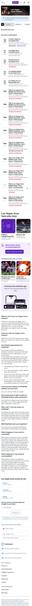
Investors (4, 575)
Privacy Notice (11, 602)
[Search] (21, 2)
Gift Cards (4, 593)
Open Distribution (6, 569)
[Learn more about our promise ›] (7, 544)
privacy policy (6, 519)
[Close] (28, 244)
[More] (28, 7)
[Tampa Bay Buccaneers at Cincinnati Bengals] (23, 271)
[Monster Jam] (23, 228)
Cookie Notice (20, 602)
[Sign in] (24, 2)
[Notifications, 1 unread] (28, 2)
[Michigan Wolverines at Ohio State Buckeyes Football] (8, 271)
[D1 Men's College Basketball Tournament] (8, 229)
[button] (6, 2)
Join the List (15, 513)
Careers (3, 582)
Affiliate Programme (7, 572)
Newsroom (4, 579)
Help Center (5, 589)
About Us (4, 566)
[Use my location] (2, 24)
